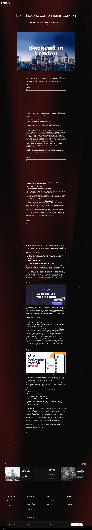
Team (74, 2)
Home (8, 509)
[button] (82, 464)
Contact (89, 2)
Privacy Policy (3, 528)
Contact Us (9, 512)
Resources (83, 2)
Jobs (78, 2)
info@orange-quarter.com (33, 500)
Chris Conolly (36, 130)
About (70, 2)
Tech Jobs (9, 511)
